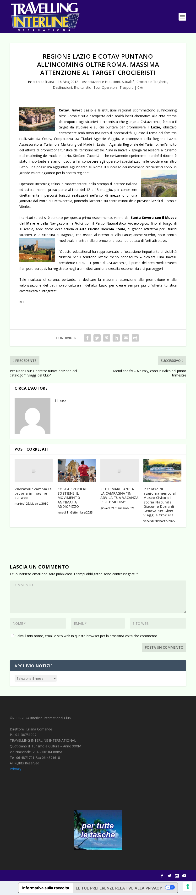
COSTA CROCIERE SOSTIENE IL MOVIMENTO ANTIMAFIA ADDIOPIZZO (72, 498)
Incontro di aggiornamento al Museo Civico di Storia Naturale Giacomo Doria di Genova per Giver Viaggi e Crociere (159, 502)
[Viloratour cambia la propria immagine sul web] (34, 470)
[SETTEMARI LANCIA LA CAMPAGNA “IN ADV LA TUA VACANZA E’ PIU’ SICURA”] (119, 470)
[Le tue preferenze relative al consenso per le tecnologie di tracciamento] (187, 886)
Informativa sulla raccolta (45, 887)
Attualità (128, 81)
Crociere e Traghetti (151, 81)
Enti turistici (83, 87)
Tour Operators (105, 87)
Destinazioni (62, 87)
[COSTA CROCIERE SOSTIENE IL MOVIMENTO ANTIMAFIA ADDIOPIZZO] (77, 470)
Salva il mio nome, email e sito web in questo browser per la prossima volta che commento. (87, 636)
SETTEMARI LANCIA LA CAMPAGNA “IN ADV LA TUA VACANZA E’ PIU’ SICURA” (119, 495)
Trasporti (127, 87)
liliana (49, 81)
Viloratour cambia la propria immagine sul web (33, 493)
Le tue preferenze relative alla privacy (119, 888)
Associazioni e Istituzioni (101, 81)
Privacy (16, 769)
